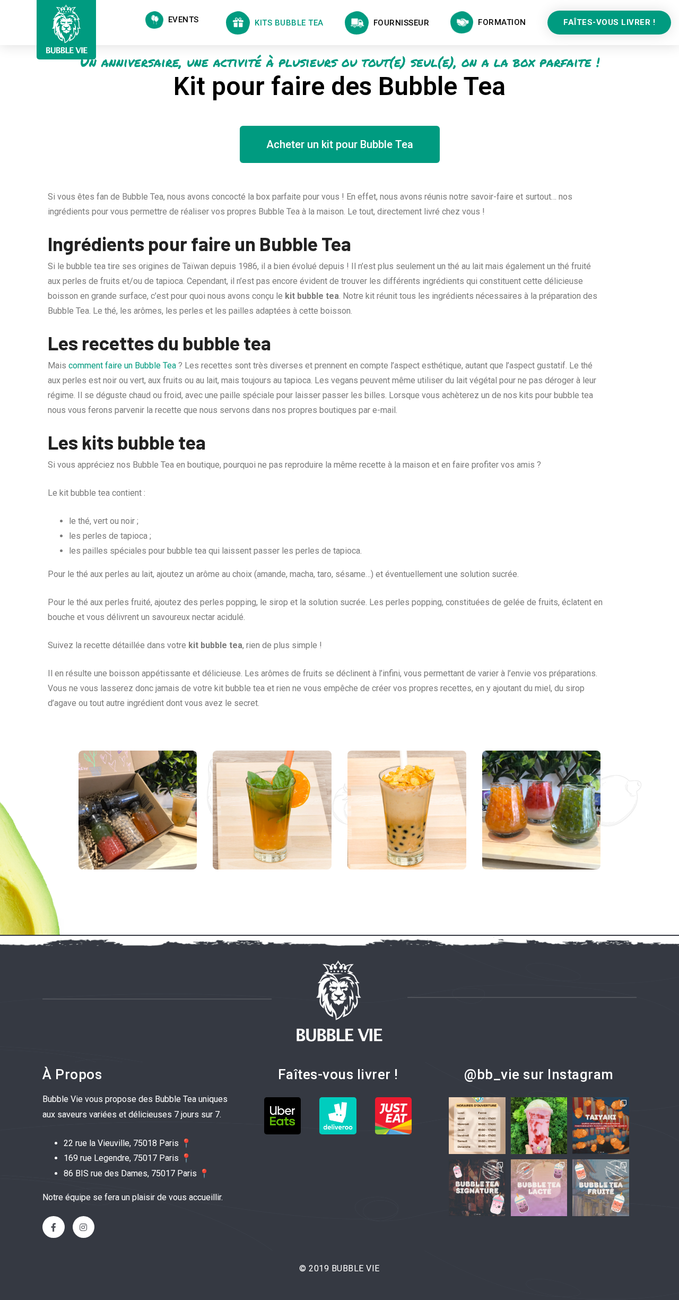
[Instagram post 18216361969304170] (600, 1125)
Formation (499, 22)
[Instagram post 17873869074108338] (600, 1187)
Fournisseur (399, 23)
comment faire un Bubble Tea (122, 365)
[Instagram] (84, 1227)
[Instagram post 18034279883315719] (539, 1187)
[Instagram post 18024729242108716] (539, 1125)
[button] (609, 23)
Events (181, 19)
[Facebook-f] (53, 1227)
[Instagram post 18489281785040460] (477, 1125)
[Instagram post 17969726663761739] (477, 1187)
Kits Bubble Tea (287, 23)
